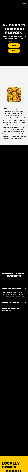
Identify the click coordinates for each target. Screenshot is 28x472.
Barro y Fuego (7, 3)
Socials (14, 51)
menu (14, 45)
